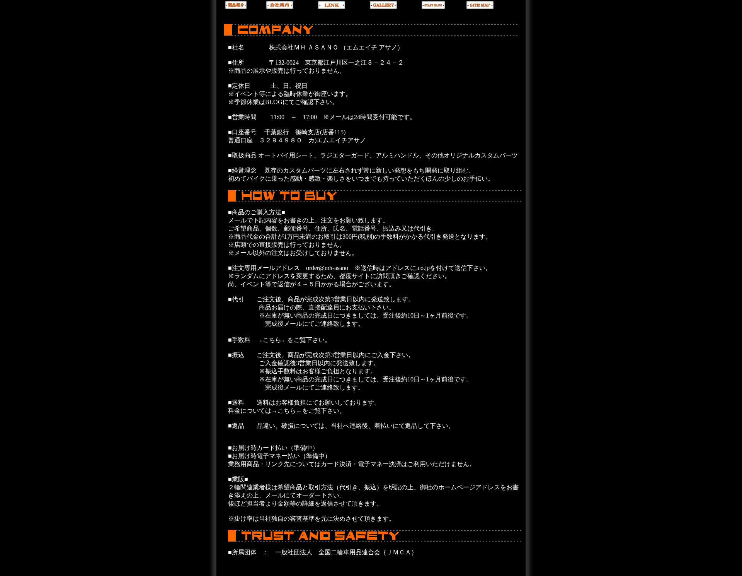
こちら (286, 410)
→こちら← (272, 340)
